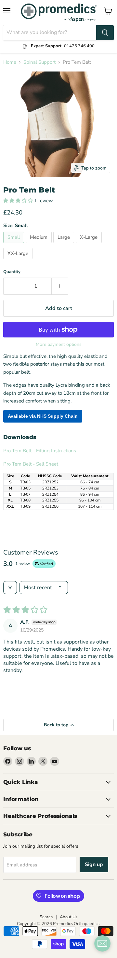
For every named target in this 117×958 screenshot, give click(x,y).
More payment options (59, 344)
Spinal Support (39, 62)
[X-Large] (89, 244)
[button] (18, 200)
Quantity (11, 272)
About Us (68, 917)
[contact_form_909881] (102, 943)
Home (9, 62)
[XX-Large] (18, 261)
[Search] (105, 32)
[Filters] (10, 587)
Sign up (94, 864)
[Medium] (39, 244)
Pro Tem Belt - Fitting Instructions (39, 450)
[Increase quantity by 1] (60, 286)
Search (46, 917)
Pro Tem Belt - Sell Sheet (30, 464)
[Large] (64, 244)
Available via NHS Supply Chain (43, 416)
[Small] (14, 244)
